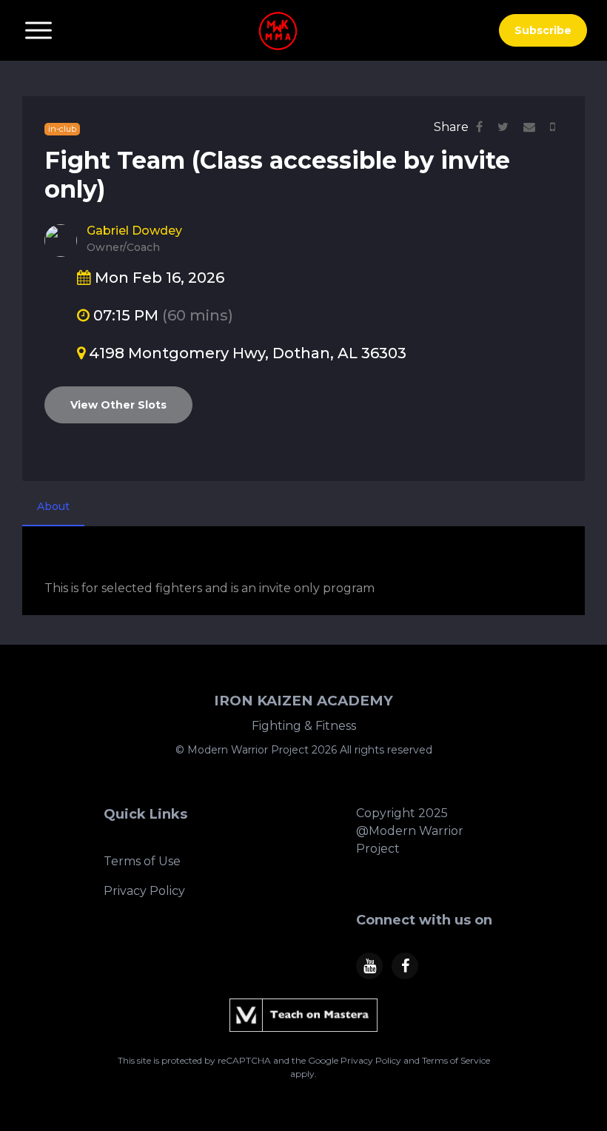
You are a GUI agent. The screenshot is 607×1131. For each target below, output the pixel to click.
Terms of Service (456, 1060)
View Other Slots (118, 405)
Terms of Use (142, 861)
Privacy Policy (144, 891)
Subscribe (542, 30)
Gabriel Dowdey (134, 231)
